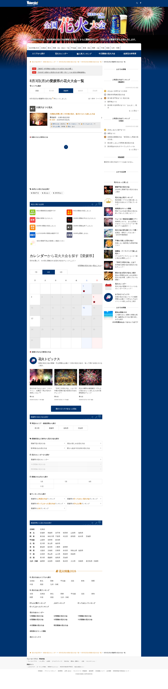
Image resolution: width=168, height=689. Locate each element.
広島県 (42, 554)
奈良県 (65, 550)
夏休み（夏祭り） (75, 661)
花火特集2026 (34, 48)
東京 (58, 48)
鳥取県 (65, 554)
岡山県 (50, 554)
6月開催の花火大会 (60, 616)
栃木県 (80, 536)
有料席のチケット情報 (38, 631)
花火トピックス (35, 637)
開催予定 (36, 193)
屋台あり (47, 193)
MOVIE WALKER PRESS (66, 667)
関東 (54, 48)
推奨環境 (60, 671)
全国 (31, 593)
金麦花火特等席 (129, 53)
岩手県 (57, 533)
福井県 (57, 543)
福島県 (80, 533)
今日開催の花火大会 (107, 53)
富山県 (50, 543)
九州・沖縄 (115, 48)
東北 (49, 48)
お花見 (48, 661)
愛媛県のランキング (43, 499)
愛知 (89, 48)
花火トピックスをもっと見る (66, 408)
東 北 (32, 533)
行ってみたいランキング (86, 603)
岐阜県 (50, 547)
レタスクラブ (31, 667)
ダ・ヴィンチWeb (41, 667)
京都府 (50, 550)
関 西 (32, 550)
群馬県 (73, 536)
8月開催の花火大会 (36, 619)
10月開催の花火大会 (85, 619)
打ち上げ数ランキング (38, 603)
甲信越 (73, 48)
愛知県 (42, 547)
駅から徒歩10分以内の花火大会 (78, 448)
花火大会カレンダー (37, 612)
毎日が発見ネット (79, 667)
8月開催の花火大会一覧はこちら (89, 265)
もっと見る (133, 110)
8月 (90, 481)
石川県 (42, 543)
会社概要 (109, 671)
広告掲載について (100, 671)
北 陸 (32, 543)
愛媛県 (51, 428)
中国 (102, 48)
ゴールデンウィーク (57, 661)
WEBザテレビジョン (53, 667)
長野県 (50, 540)
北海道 (43, 48)
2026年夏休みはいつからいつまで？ (125, 322)
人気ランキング (85, 53)
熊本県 (65, 561)
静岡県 (65, 547)
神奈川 (63, 48)
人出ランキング (59, 603)
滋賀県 (80, 550)
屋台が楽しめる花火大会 (76, 443)
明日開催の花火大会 (61, 625)
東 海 (32, 547)
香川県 (37, 428)
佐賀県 (50, 561)
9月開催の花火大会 (60, 619)
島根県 (73, 554)
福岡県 (42, 561)
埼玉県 (65, 536)
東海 (84, 48)
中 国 (32, 554)
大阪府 (42, 550)
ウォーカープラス (32, 661)
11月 (42, 486)
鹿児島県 (89, 561)
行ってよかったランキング (39, 606)
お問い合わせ (67, 671)
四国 (107, 48)
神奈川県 (51, 536)
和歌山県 (74, 550)
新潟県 (57, 540)
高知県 (80, 428)
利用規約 (40, 671)
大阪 (98, 48)
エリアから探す (38, 53)
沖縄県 (96, 561)
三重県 (57, 547)
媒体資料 (91, 671)
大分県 (73, 561)
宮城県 (42, 533)
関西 (93, 48)
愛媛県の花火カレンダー (40, 459)
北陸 (79, 48)
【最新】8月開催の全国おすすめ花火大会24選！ (55, 69)
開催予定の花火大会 (38, 443)
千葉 (68, 48)
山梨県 (42, 540)
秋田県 (65, 533)
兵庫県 (57, 550)
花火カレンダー (61, 53)
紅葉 (83, 661)
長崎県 (57, 561)
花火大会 (66, 661)
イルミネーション (90, 661)
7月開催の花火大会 (84, 616)
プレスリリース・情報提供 (80, 671)
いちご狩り (42, 661)
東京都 (42, 536)
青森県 (50, 533)
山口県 (57, 554)
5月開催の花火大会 (36, 616)
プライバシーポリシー (50, 671)
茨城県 (88, 536)
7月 (66, 481)
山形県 (73, 533)
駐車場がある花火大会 (39, 448)
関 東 (32, 536)
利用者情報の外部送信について (121, 671)
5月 (42, 481)
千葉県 (57, 536)
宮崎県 (80, 561)
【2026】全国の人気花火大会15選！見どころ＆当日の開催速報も (61, 72)
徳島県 (66, 428)
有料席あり (59, 193)
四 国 (32, 557)
